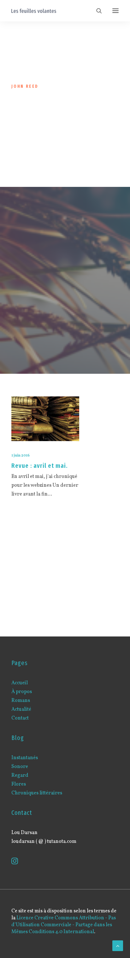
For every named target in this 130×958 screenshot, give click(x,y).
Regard (19, 775)
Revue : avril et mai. (39, 465)
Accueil (19, 683)
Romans (20, 700)
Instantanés (24, 757)
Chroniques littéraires (36, 793)
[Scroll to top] (117, 945)
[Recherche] (96, 11)
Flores (18, 784)
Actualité (21, 709)
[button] (115, 10)
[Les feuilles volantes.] (33, 10)
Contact (20, 718)
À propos (21, 691)
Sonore (19, 766)
